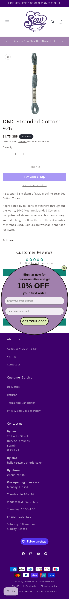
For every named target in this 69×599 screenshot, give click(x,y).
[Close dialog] (64, 267)
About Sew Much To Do (22, 348)
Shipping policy (49, 586)
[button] (7, 22)
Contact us (14, 364)
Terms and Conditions (21, 402)
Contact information (46, 591)
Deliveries (13, 386)
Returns (12, 395)
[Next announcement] (62, 41)
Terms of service (23, 591)
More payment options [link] (34, 185)
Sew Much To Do (32, 581)
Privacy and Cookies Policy (24, 410)
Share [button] (10, 240)
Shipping (22, 141)
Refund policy (30, 586)
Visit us (11, 356)
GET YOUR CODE (34, 321)
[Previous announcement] (6, 41)
